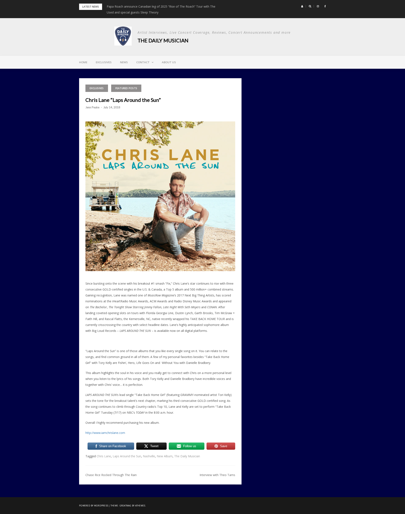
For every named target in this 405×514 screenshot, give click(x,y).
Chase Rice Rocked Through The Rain (111, 475)
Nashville (149, 456)
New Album (165, 456)
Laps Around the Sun (127, 456)
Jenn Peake (92, 107)
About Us (169, 62)
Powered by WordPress (93, 505)
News (124, 62)
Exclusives (104, 62)
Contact (143, 62)
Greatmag (125, 505)
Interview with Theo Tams (217, 475)
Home (83, 62)
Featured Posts (126, 88)
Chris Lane (104, 456)
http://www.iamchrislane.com (105, 433)
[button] (302, 6)
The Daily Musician (163, 40)
